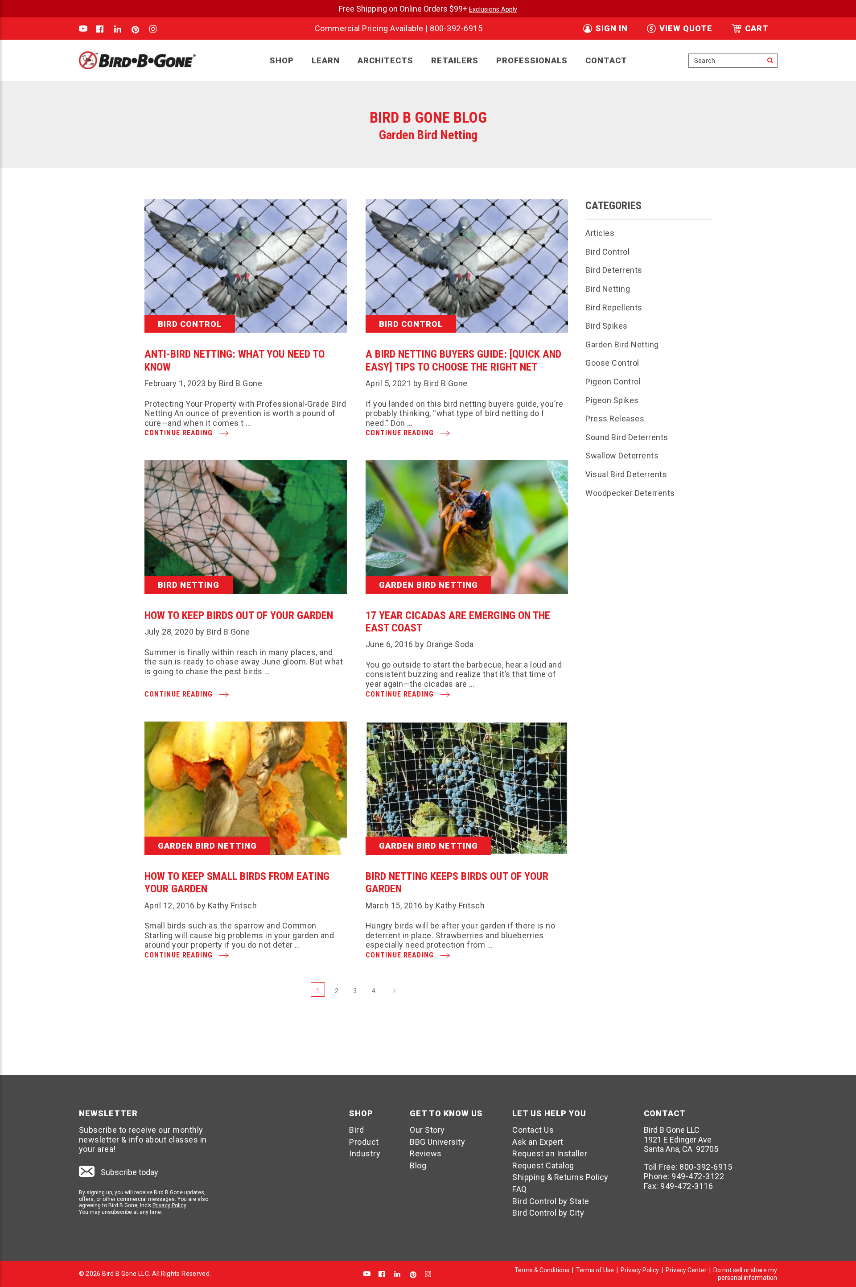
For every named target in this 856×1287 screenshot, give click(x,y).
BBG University (437, 1142)
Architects (385, 60)
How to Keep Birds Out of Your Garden (238, 615)
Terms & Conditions (541, 1270)
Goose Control (612, 362)
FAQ (519, 1189)
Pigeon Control (613, 381)
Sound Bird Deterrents (626, 437)
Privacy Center (686, 1270)
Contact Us (533, 1129)
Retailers (454, 60)
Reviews (426, 1153)
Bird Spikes (606, 325)
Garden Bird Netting (622, 344)
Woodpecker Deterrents (630, 493)
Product (364, 1142)
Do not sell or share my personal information (745, 1273)
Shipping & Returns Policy (560, 1177)
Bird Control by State (550, 1201)
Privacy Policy (169, 1205)
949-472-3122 (697, 1176)
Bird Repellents (613, 307)
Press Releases (614, 418)
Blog (418, 1165)
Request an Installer (549, 1153)
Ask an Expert (538, 1142)
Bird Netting (607, 288)
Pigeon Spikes (612, 400)
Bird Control (607, 251)
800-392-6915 (456, 28)
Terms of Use (595, 1270)
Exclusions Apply (493, 9)
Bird (356, 1129)
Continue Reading (179, 433)
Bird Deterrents (613, 270)
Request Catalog (543, 1165)
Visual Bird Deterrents (626, 474)
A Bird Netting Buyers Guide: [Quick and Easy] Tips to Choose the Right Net (463, 360)
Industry (364, 1153)
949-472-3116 (686, 1186)
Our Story (427, 1129)
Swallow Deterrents (621, 455)
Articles (599, 233)
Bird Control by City (548, 1212)
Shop (282, 60)
